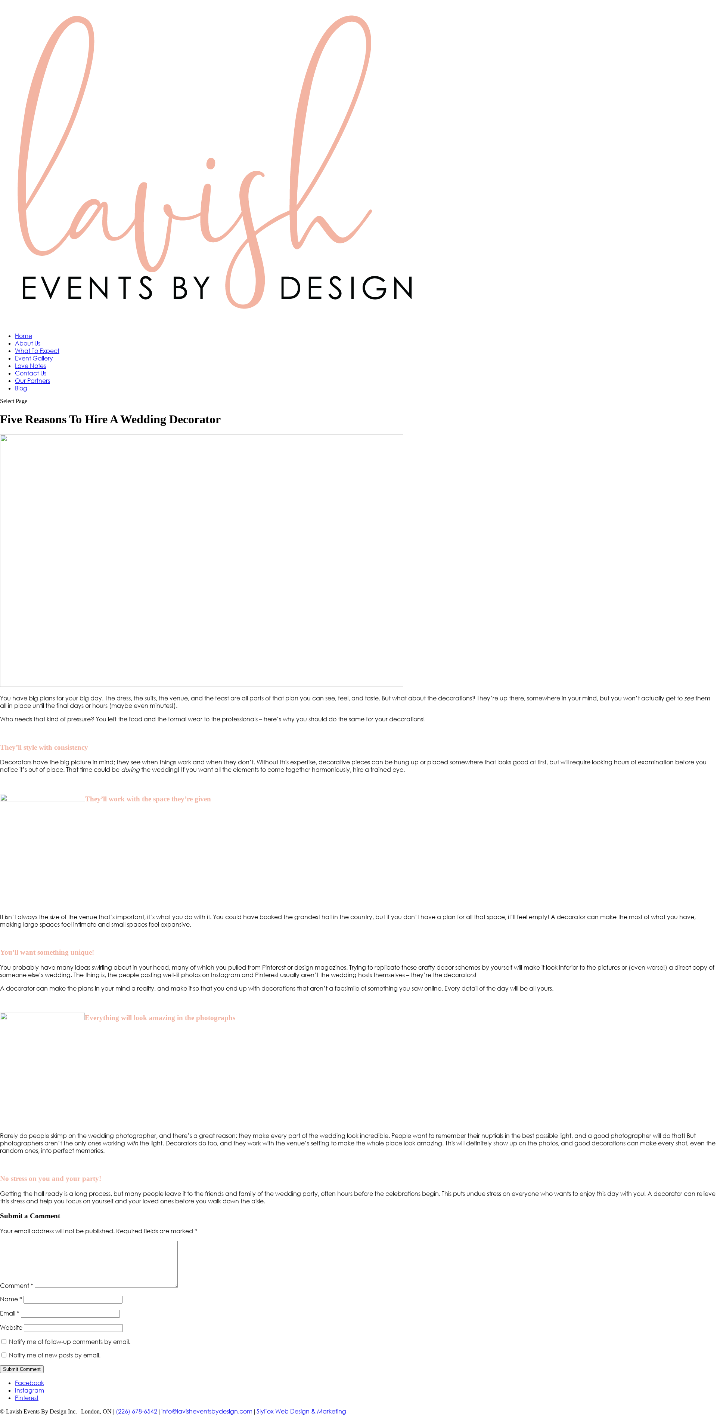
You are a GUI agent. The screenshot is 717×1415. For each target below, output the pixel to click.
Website (11, 1327)
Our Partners (32, 380)
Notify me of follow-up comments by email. (69, 1341)
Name (11, 1299)
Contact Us (30, 373)
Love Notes (30, 365)
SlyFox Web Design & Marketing (301, 1411)
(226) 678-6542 (136, 1411)
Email (9, 1313)
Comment (16, 1285)
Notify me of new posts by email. (54, 1355)
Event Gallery (34, 358)
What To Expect (37, 350)
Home (23, 336)
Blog (21, 388)
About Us (27, 343)
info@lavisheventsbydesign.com (206, 1411)
